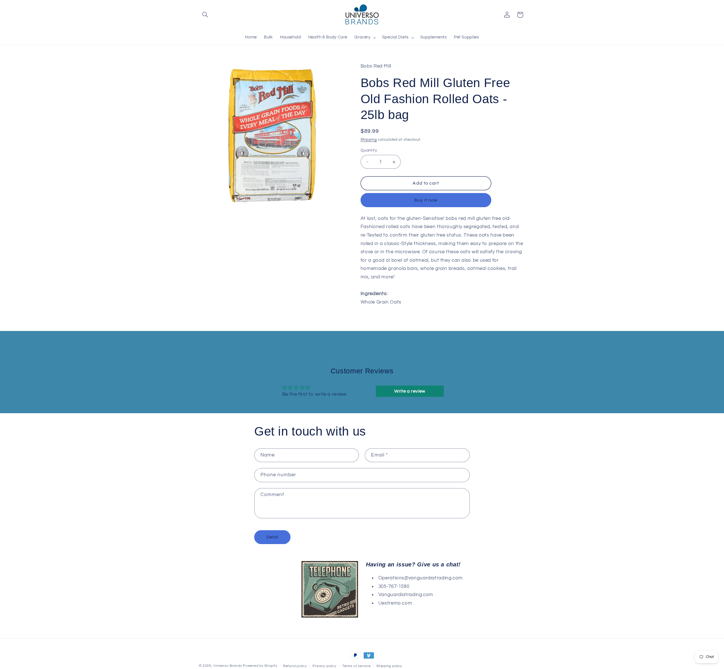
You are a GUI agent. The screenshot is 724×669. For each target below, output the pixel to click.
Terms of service (356, 666)
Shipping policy (389, 666)
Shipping (369, 140)
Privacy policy (324, 666)
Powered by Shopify (260, 665)
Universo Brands (227, 665)
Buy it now (426, 200)
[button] (205, 14)
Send (272, 537)
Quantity (369, 150)
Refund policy (295, 666)
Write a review (409, 391)
